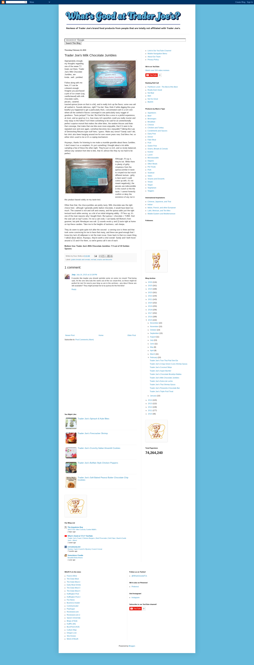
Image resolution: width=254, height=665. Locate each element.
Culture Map (72, 630)
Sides (150, 176)
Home (101, 335)
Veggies (151, 191)
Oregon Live (72, 633)
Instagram (135, 598)
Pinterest (135, 587)
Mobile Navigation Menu (157, 54)
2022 (150, 296)
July (152, 340)
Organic (151, 161)
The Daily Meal (73, 579)
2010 (150, 414)
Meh (149, 96)
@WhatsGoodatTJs (139, 576)
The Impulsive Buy (75, 527)
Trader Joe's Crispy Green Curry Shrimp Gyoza (168, 364)
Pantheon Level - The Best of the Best (163, 87)
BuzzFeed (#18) (73, 627)
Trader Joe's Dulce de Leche (161, 381)
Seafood (151, 173)
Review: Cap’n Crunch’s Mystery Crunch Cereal (85, 549)
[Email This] (100, 256)
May (152, 347)
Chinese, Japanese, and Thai (159, 202)
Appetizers (152, 113)
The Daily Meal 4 (73, 591)
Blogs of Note (72, 621)
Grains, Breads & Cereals (158, 149)
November (154, 327)
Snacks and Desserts (156, 179)
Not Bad (151, 93)
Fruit (149, 143)
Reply (74, 289)
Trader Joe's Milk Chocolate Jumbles (164, 378)
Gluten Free (152, 146)
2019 (150, 306)
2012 (150, 407)
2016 (150, 317)
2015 (150, 320)
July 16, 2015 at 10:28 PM (86, 275)
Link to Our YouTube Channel (159, 51)
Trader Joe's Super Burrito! (160, 371)
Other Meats (152, 164)
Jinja (74, 275)
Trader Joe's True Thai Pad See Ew (164, 361)
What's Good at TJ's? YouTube (80, 536)
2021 (150, 299)
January (153, 396)
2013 (150, 404)
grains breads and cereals (80, 259)
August (153, 337)
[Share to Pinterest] (111, 256)
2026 (150, 282)
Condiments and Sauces (157, 131)
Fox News (71, 600)
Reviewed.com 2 (73, 615)
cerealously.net (74, 547)
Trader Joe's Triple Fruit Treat (161, 391)
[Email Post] (95, 256)
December (154, 323)
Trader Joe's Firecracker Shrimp (93, 433)
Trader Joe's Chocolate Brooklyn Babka (165, 374)
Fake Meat (152, 140)
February (154, 357)
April (152, 351)
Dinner (150, 137)
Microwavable (153, 158)
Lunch (150, 155)
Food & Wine (72, 576)
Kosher (150, 152)
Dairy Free (152, 134)
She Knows (71, 636)
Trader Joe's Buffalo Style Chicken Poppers (98, 463)
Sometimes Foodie (75, 555)
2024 (150, 289)
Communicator (72, 606)
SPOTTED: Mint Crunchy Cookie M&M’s (82, 529)
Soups (150, 182)
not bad (93, 259)
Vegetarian (152, 188)
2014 (150, 400)
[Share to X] (105, 256)
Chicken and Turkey (156, 128)
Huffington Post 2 (73, 597)
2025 (150, 286)
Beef (149, 116)
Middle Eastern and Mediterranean (161, 214)
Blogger (132, 646)
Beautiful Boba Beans (75, 558)
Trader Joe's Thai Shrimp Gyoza (162, 385)
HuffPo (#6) (71, 624)
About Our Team (154, 57)
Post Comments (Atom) (84, 340)
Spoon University (73, 618)
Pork (149, 170)
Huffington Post (73, 594)
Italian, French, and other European (162, 208)
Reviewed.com (73, 612)
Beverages (152, 119)
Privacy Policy (153, 60)
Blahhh (150, 102)
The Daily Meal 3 (73, 588)
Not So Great (153, 99)
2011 (150, 410)
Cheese (151, 125)
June (152, 344)
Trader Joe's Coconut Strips (161, 367)
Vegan (150, 185)
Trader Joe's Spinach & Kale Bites (93, 418)
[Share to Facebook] (108, 256)
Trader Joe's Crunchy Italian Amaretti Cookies (99, 448)
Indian (150, 205)
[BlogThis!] (103, 256)
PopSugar (71, 609)
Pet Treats (152, 167)
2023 (150, 292)
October (153, 330)
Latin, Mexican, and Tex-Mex (159, 211)
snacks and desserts (104, 259)
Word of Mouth (72, 639)
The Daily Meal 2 (73, 582)
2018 (150, 310)
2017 (150, 313)
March (153, 354)
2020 (150, 303)
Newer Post (70, 335)
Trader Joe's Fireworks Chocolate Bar (165, 388)
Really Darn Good (155, 90)
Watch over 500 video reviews (157, 70)
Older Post (131, 335)
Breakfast (151, 122)
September (154, 333)
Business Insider (73, 603)
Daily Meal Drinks (74, 585)
